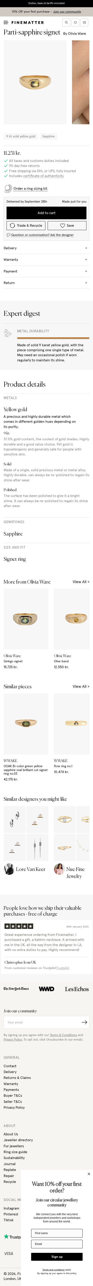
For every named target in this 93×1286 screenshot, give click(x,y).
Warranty (11, 1084)
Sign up (57, 1256)
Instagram (11, 1208)
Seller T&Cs (13, 1102)
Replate (10, 1170)
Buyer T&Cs (13, 1095)
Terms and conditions (53, 1269)
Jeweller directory (18, 1140)
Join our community (67, 11)
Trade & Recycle (29, 225)
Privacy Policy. (13, 1039)
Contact (10, 1066)
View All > (81, 582)
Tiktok (9, 1220)
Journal (10, 1164)
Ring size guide (15, 1152)
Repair (9, 1176)
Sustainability (14, 1158)
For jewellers (14, 1146)
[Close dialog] (89, 1174)
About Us (11, 1134)
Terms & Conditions (63, 1035)
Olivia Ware (77, 33)
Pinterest (11, 1214)
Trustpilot (62, 968)
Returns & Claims (17, 1078)
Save (70, 225)
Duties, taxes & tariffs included (46, 3)
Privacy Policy (14, 1107)
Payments (11, 1090)
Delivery (10, 1072)
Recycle (10, 1182)
